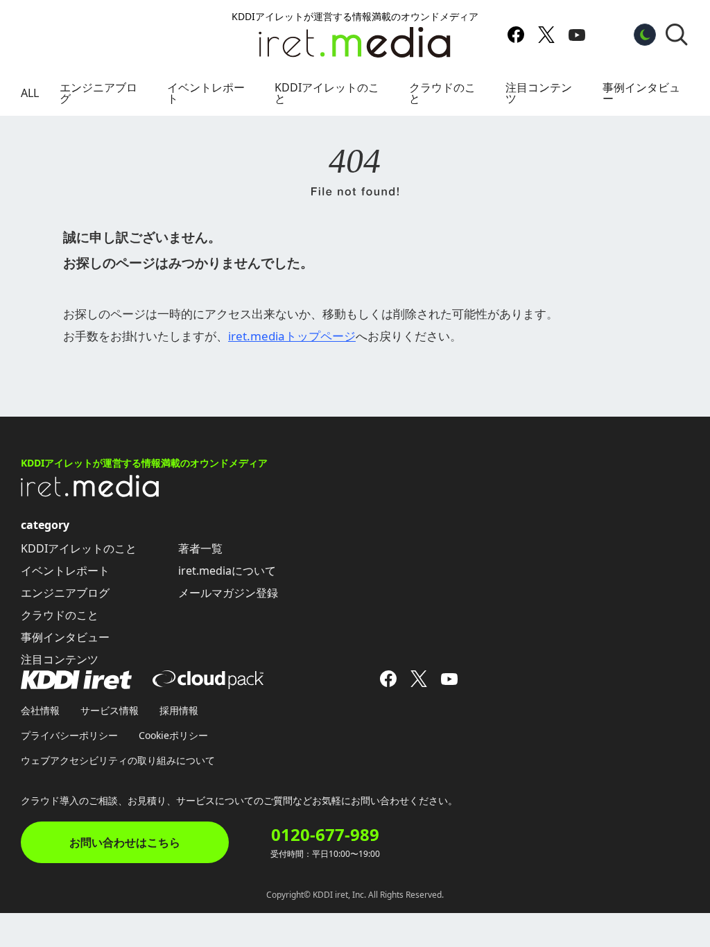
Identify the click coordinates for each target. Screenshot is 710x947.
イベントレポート (206, 93)
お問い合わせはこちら (124, 842)
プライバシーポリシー (69, 735)
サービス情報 (109, 710)
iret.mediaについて (227, 570)
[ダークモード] (645, 35)
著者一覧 (200, 548)
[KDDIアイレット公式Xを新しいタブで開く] (546, 34)
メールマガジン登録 (228, 592)
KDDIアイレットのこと (327, 93)
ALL (30, 93)
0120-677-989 (325, 834)
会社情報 (40, 710)
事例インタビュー (641, 93)
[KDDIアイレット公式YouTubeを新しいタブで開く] (577, 34)
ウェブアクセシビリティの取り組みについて (118, 760)
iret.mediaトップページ (292, 336)
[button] (676, 34)
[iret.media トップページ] (90, 493)
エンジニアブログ (98, 93)
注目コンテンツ (538, 93)
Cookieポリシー (173, 735)
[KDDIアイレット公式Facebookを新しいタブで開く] (516, 34)
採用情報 (178, 710)
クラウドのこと (442, 93)
